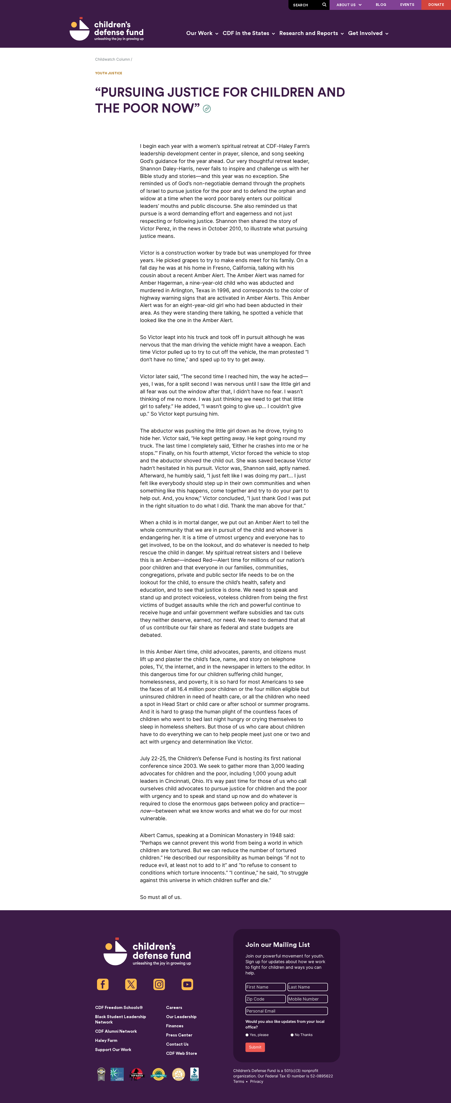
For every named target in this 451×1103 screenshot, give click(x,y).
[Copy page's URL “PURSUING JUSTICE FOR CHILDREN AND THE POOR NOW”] (208, 109)
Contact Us (177, 1044)
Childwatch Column (112, 59)
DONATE (436, 5)
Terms (238, 1081)
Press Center (179, 1035)
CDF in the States (247, 33)
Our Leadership (181, 1017)
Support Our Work (113, 1050)
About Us (347, 5)
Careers (174, 1007)
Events (407, 5)
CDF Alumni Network (116, 1031)
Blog (381, 5)
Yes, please (259, 1034)
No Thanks (304, 1034)
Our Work (200, 33)
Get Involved (366, 33)
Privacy (256, 1081)
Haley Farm (106, 1040)
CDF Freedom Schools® (119, 1007)
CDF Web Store (181, 1053)
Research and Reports (309, 33)
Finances (174, 1026)
